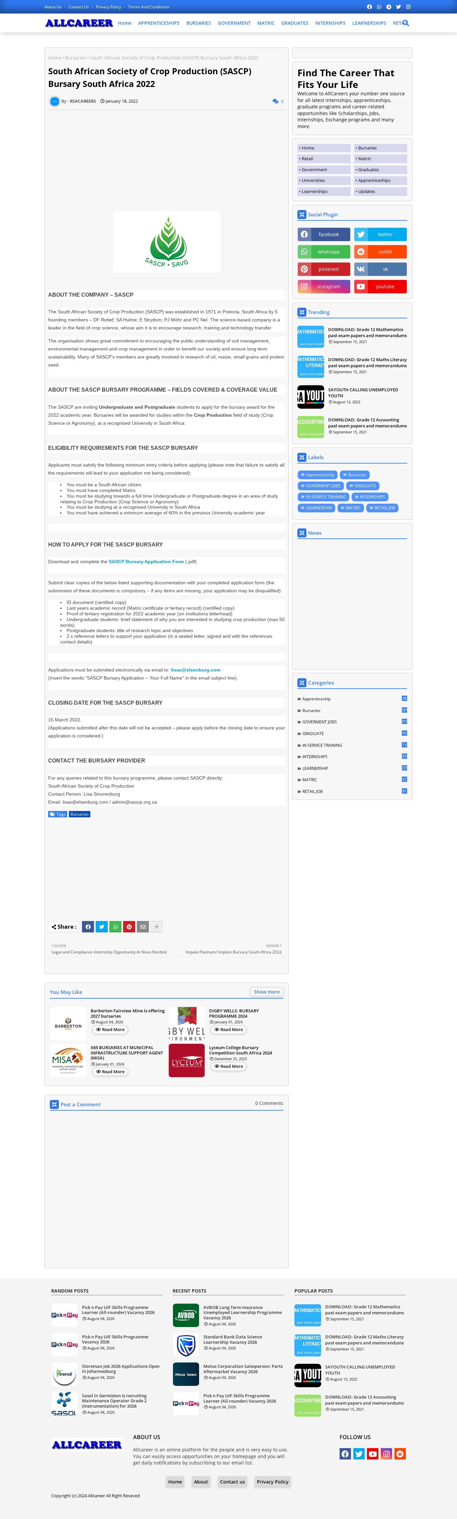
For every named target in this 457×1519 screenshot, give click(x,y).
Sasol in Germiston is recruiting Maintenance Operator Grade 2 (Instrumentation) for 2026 (114, 1401)
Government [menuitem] (314, 170)
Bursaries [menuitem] (367, 148)
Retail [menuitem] (307, 159)
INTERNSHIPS (330, 23)
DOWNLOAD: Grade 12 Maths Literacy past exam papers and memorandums (367, 363)
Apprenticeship (320, 475)
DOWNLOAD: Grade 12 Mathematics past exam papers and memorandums (367, 332)
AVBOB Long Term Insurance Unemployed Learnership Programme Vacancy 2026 (242, 1313)
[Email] (143, 926)
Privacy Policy (109, 7)
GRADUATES (294, 23)
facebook (329, 234)
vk (385, 269)
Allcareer (96, 1496)
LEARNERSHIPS (369, 23)
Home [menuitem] (308, 148)
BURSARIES (198, 23)
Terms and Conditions (148, 7)
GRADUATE (365, 486)
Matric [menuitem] (364, 159)
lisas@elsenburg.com (195, 670)
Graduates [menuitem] (368, 170)
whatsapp (329, 251)
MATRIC (266, 23)
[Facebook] (88, 926)
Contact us (79, 7)
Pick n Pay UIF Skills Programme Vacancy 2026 (115, 1339)
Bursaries (75, 58)
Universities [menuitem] (313, 180)
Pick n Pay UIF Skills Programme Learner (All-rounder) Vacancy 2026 (118, 1310)
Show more (267, 992)
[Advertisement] (166, 157)
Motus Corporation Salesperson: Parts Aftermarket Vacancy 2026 (243, 1369)
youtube (385, 286)
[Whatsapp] (115, 926)
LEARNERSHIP (319, 508)
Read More (113, 1029)
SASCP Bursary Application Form (146, 561)
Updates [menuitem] (366, 191)
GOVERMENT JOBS (323, 486)
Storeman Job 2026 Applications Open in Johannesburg (121, 1369)
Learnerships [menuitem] (315, 191)
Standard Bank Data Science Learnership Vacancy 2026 (232, 1339)
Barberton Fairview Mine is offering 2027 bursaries (128, 1013)
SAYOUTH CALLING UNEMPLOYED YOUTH (363, 393)
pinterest (328, 269)
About (201, 1482)
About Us (53, 7)
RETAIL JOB (385, 508)
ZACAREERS (282, 1509)
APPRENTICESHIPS (159, 23)
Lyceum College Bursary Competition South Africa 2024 (240, 1050)
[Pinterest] (129, 926)
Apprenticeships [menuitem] (374, 180)
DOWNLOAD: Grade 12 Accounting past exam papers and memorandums (367, 423)
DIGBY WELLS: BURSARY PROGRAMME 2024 (234, 1013)
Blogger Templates (210, 1509)
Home (124, 23)
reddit (385, 251)
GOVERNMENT (234, 23)
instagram (328, 286)
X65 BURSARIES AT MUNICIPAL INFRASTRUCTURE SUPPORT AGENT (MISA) (127, 1053)
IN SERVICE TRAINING (326, 497)
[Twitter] (102, 926)
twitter (385, 234)
